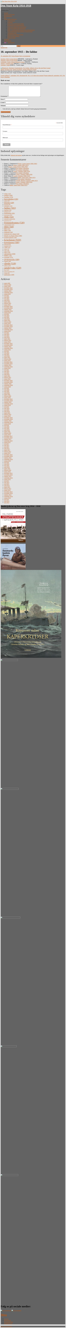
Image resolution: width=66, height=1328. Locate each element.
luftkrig (6, 249)
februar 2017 (7, 451)
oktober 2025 (7, 291)
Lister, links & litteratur (10, 19)
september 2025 (8, 292)
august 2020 (7, 386)
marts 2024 (7, 320)
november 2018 (8, 419)
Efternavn (5, 137)
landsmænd (7, 244)
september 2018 (8, 422)
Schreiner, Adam (5, 65)
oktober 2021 (7, 365)
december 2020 (8, 380)
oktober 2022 (7, 346)
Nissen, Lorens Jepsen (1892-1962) (27, 163)
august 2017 (7, 442)
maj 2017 (6, 447)
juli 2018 (6, 425)
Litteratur (10, 22)
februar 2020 (7, 396)
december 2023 (8, 325)
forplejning (9, 213)
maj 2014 (6, 502)
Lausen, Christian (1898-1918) (21, 171)
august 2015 (7, 479)
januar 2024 (7, 323)
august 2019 (7, 405)
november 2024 (8, 308)
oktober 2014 (7, 495)
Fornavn (5, 131)
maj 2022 (6, 354)
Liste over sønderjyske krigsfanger (17, 27)
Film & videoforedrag (13, 36)
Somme (7, 261)
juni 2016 (6, 464)
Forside (6, 13)
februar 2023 (7, 340)
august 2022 (7, 349)
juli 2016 (6, 462)
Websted (3, 105)
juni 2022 (6, 352)
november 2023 (8, 326)
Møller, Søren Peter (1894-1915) (26, 177)
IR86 (7, 230)
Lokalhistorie (7, 41)
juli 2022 (6, 351)
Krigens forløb (11, 37)
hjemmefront (7, 220)
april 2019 (7, 411)
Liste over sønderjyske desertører (16, 28)
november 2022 (8, 345)
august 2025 (7, 294)
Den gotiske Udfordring (22, 168)
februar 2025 (7, 303)
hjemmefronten (14, 222)
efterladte (8, 206)
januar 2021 (7, 379)
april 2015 (7, 485)
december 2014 (8, 492)
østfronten (9, 275)
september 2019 (8, 403)
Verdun (7, 273)
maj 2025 (6, 298)
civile (7, 201)
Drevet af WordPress (6, 1326)
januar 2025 (7, 305)
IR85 (7, 229)
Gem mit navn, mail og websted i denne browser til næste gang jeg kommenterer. (25, 109)
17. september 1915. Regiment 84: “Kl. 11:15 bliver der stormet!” (22, 75)
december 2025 (8, 288)
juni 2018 (6, 427)
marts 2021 (7, 376)
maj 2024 (6, 317)
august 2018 (7, 424)
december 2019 (8, 399)
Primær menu (4, 10)
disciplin (7, 204)
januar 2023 (7, 342)
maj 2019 (6, 410)
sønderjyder (12, 267)
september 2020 (8, 385)
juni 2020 (6, 390)
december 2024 (8, 306)
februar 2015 (7, 488)
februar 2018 (7, 433)
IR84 (9, 227)
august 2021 (7, 368)
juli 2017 (6, 444)
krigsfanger (11, 242)
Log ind (6, 1319)
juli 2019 (6, 407)
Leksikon (6, 39)
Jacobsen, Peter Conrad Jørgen (9, 59)
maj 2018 (6, 428)
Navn (3, 99)
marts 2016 (7, 468)
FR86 (9, 217)
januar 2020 (7, 397)
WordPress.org (8, 1323)
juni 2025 (6, 297)
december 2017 (8, 436)
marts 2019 (7, 413)
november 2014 (8, 493)
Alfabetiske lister (12, 33)
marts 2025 (7, 301)
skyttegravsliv (11, 259)
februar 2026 (7, 284)
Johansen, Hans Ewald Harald (9, 60)
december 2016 (8, 454)
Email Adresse (7, 125)
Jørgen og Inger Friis (13, 236)
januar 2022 (7, 360)
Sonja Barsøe (15, 56)
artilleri (8, 195)
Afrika (7, 193)
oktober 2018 (7, 420)
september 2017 (8, 441)
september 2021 (8, 366)
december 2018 (8, 417)
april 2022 (7, 356)
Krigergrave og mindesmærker (16, 25)
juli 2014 (6, 499)
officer (6, 250)
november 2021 (8, 363)
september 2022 (8, 348)
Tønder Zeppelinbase (9, 271)
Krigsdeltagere (8, 16)
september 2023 (8, 329)
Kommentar (4, 96)
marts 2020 (7, 394)
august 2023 (7, 331)
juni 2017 (6, 445)
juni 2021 (6, 371)
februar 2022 (7, 359)
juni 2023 (6, 334)
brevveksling (11, 199)
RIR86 (8, 255)
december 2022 (8, 343)
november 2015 (8, 475)
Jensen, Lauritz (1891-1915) (21, 165)
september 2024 (8, 311)
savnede (8, 257)
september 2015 (8, 478)
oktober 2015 (7, 476)
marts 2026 (7, 283)
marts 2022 (7, 357)
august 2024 (7, 312)
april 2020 (7, 393)
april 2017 (7, 448)
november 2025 (8, 289)
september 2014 (8, 496)
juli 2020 (6, 388)
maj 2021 (6, 373)
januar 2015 (7, 490)
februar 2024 (7, 322)
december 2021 (8, 362)
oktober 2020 (7, 383)
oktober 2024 (7, 309)
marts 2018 (7, 431)
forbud (7, 211)
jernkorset (8, 232)
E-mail (3, 102)
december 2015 (8, 473)
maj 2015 (6, 484)
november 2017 (8, 437)
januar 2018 (7, 434)
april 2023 (7, 337)
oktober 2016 (7, 458)
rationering (9, 254)
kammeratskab (10, 237)
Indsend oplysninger (16, 155)
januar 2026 (7, 286)
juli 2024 (6, 314)
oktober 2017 (7, 439)
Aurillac (8, 197)
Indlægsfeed (7, 1320)
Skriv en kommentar (24, 56)
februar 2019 (7, 414)
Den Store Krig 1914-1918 (16, 5)
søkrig (7, 265)
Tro (6, 270)
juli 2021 (6, 369)
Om (5, 17)
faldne (10, 208)
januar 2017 (7, 453)
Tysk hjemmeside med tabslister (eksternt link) (20, 31)
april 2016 (7, 467)
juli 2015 (6, 481)
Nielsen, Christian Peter (7, 63)
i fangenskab (9, 224)
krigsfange (12, 239)
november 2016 (8, 456)
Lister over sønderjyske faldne (16, 24)
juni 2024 (6, 315)
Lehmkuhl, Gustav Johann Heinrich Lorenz (13, 62)
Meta (4, 1314)
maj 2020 (6, 391)
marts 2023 (7, 339)
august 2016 (7, 461)
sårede (10, 263)
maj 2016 (6, 465)
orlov (7, 252)
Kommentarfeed (8, 1322)
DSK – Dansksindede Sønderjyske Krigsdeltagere (21, 30)
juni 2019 (6, 408)
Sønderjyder (4, 47)
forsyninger (8, 215)
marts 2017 (7, 450)
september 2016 (8, 459)
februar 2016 (7, 470)
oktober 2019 (7, 402)
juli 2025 (6, 295)
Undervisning (11, 20)
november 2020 (8, 382)
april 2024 (7, 318)
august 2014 (7, 498)
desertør (9, 203)
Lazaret (7, 246)
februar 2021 (7, 377)
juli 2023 (6, 332)
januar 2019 (7, 416)
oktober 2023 (7, 328)
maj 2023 (6, 335)
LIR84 (7, 247)
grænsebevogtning (9, 219)
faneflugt (7, 210)
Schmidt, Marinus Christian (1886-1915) (27, 180)
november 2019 (8, 400)
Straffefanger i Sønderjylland (15, 34)
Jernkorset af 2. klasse (11, 234)
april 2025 (7, 300)
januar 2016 (7, 471)
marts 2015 (7, 487)
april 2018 (7, 430)
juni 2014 (6, 501)
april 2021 (7, 374)
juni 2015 (6, 482)
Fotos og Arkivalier (9, 14)
